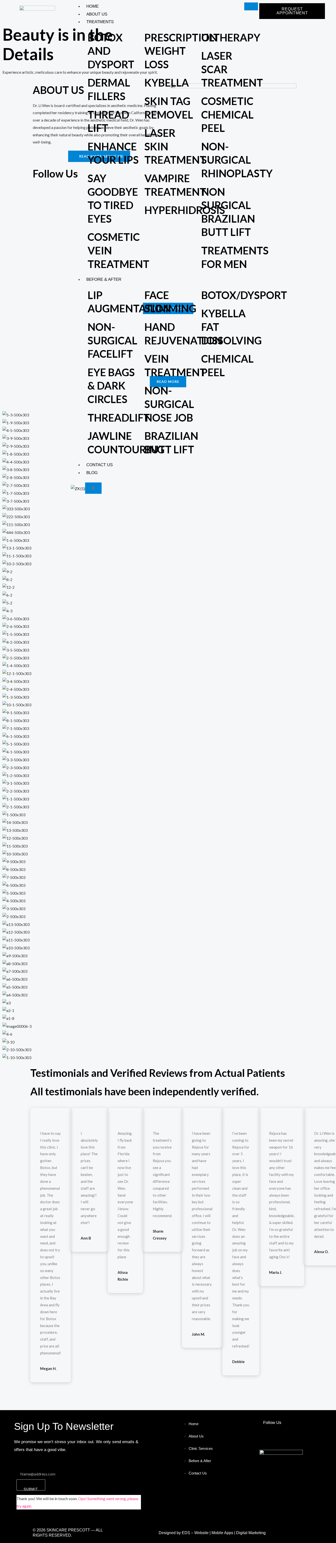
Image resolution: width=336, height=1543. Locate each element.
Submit (31, 1488)
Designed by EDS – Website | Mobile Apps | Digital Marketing (212, 1533)
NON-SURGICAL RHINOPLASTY (237, 159)
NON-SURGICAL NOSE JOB (169, 404)
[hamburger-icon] (251, 6)
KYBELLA (166, 82)
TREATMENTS (100, 21)
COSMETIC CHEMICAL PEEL (227, 114)
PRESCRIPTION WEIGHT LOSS (180, 51)
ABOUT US (96, 14)
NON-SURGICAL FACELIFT (112, 340)
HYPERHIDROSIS (184, 210)
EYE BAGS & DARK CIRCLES (111, 385)
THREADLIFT (119, 417)
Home (92, 6)
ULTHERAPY (230, 37)
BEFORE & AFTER (103, 279)
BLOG (92, 472)
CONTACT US (99, 464)
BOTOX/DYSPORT (244, 295)
